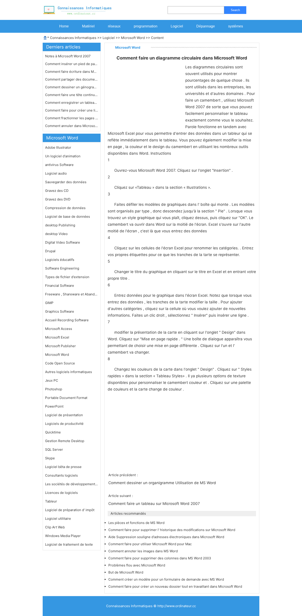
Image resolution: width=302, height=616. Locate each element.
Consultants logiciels (61, 475)
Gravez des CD (57, 191)
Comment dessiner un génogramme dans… (71, 87)
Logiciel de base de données (67, 216)
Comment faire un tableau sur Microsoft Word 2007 (154, 503)
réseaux (114, 26)
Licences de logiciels (61, 493)
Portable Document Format (66, 398)
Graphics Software (59, 311)
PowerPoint (54, 406)
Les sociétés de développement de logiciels (71, 484)
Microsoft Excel (57, 337)
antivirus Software (59, 165)
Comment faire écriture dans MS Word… (71, 71)
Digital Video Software (62, 242)
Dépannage (205, 26)
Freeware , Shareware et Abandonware (71, 294)
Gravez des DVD (58, 199)
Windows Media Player (63, 536)
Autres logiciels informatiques (68, 372)
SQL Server (54, 449)
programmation (145, 26)
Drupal (50, 251)
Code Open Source (60, 363)
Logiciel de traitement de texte (69, 544)
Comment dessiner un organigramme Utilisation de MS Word (162, 483)
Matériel (88, 26)
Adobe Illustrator (58, 147)
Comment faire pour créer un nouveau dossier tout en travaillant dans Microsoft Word (175, 586)
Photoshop (53, 389)
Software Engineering (62, 268)
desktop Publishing (60, 225)
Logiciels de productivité (64, 424)
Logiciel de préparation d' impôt (69, 510)
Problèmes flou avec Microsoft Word (137, 565)
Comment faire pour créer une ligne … (71, 110)
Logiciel (177, 26)
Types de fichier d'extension (67, 277)
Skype (50, 458)
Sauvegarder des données (65, 182)
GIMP (49, 303)
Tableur (51, 501)
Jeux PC (51, 380)
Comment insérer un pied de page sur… (71, 64)
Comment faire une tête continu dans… (71, 95)
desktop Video (56, 234)
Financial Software (59, 285)
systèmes (235, 26)
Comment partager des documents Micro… (71, 79)
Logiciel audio (56, 173)
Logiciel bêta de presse (63, 467)
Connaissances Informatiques (73, 38)
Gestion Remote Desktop (64, 441)
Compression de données (65, 208)
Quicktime (53, 432)
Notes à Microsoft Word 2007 (68, 56)
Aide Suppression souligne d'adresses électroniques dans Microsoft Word (166, 537)
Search (235, 10)
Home (64, 26)
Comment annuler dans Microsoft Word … (71, 126)
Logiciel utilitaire (58, 518)
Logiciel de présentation (64, 415)
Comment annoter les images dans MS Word (143, 551)
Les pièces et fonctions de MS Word (136, 523)
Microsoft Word (133, 38)
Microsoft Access (58, 329)
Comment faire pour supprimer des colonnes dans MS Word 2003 (160, 558)
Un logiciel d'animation (62, 156)
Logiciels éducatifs (59, 260)
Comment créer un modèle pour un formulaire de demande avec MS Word (166, 579)
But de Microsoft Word (126, 572)
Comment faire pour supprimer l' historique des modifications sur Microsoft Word (172, 530)
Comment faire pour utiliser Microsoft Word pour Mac (150, 544)
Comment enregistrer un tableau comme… (71, 102)
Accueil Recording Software (67, 320)
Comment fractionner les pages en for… (71, 118)
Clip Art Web (55, 527)
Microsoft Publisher (60, 346)
